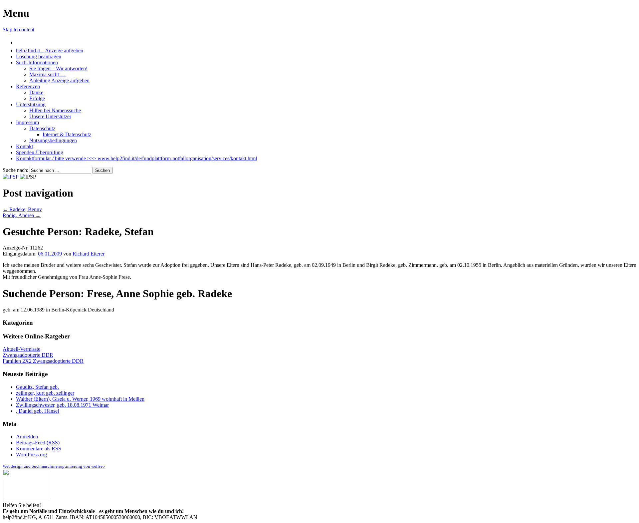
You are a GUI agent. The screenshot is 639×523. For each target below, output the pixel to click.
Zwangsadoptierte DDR (28, 355)
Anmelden (27, 436)
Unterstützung (31, 104)
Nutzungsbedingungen (53, 140)
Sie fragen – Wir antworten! (58, 68)
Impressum (27, 122)
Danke (36, 92)
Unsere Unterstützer (50, 116)
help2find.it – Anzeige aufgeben (49, 50)
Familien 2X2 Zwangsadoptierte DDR (43, 361)
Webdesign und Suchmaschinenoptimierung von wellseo (54, 466)
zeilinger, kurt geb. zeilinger (45, 393)
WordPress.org (31, 454)
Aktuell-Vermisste (21, 349)
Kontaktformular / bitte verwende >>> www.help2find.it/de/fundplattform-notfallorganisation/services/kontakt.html (136, 158)
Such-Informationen (37, 62)
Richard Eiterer (89, 254)
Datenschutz (42, 128)
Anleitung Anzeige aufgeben (59, 80)
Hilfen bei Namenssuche (55, 110)
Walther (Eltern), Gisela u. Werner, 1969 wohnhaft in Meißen (80, 399)
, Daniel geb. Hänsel (37, 411)
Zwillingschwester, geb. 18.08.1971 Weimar (62, 405)
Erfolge (37, 98)
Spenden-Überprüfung (39, 152)
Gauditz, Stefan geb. (37, 387)
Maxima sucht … (47, 74)
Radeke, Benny (22, 209)
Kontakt (24, 146)
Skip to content (18, 29)
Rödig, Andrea (22, 215)
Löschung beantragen (38, 56)
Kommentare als (38, 448)
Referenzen (28, 86)
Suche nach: (15, 170)
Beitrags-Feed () (38, 442)
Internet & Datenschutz (67, 134)
